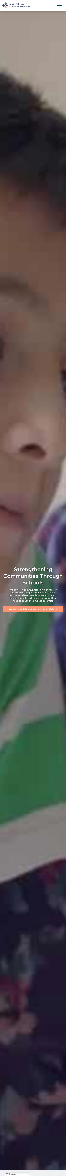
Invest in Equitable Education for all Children (33, 609)
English (12, 1174)
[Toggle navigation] (59, 5)
